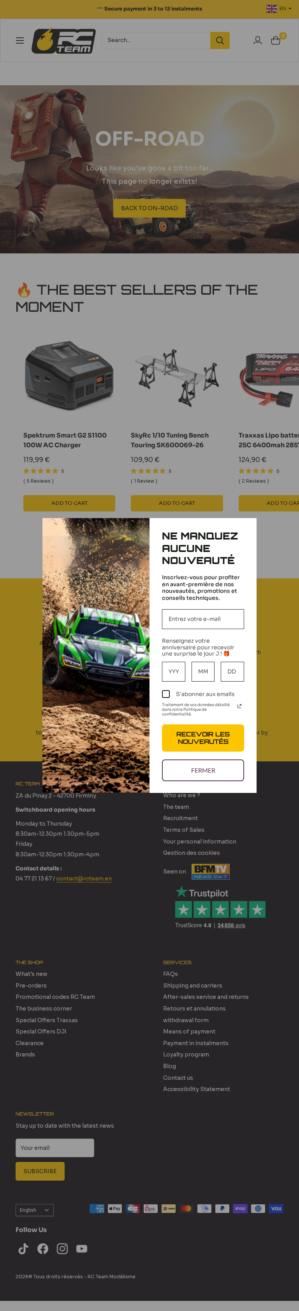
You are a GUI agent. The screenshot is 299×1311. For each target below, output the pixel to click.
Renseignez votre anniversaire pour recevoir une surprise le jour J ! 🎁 (198, 647)
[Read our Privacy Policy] (239, 706)
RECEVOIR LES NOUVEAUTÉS (203, 737)
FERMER (203, 770)
